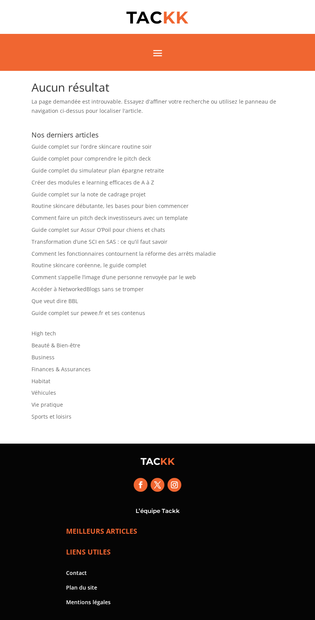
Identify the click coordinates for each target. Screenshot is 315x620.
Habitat (41, 381)
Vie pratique (47, 404)
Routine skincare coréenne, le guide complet (89, 265)
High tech (44, 333)
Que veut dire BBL (55, 301)
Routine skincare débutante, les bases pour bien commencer (110, 205)
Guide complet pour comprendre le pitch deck (91, 158)
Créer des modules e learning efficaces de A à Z (93, 182)
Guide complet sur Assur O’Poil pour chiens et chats (98, 229)
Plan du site (81, 587)
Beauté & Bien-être (56, 345)
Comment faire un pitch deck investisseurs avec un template (110, 217)
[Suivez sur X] (157, 485)
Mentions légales (88, 602)
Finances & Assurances (61, 369)
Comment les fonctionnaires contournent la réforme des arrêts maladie (124, 253)
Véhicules (44, 392)
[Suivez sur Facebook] (141, 485)
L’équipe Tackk (158, 510)
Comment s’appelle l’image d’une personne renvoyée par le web (114, 277)
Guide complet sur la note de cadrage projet (89, 194)
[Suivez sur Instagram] (174, 485)
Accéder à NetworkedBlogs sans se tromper (88, 289)
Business (43, 357)
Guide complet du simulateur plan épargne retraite (98, 170)
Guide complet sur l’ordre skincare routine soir (92, 146)
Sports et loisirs (51, 416)
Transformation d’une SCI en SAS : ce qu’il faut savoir (99, 241)
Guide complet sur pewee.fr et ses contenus (88, 313)
